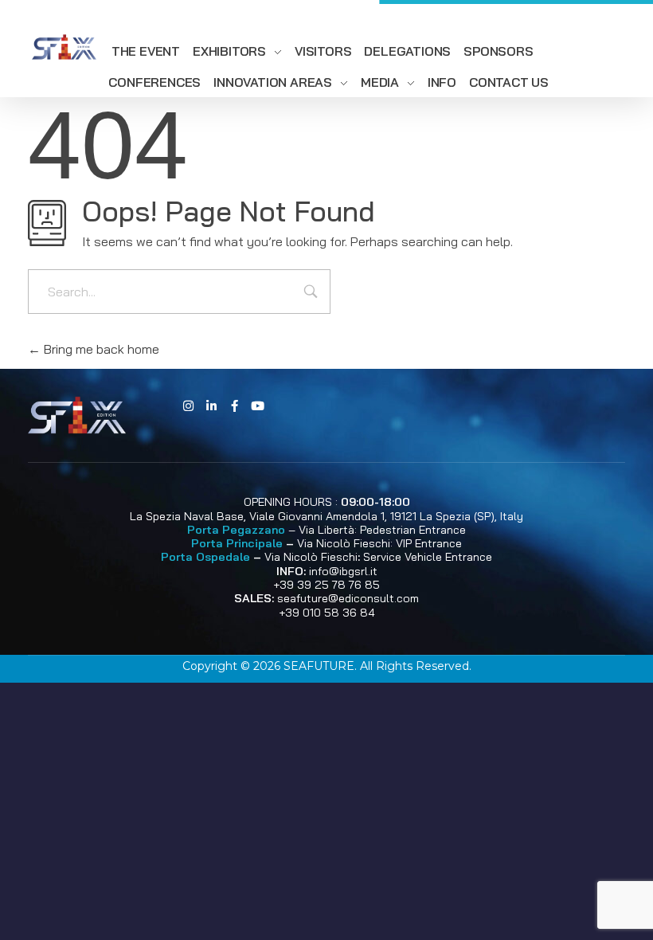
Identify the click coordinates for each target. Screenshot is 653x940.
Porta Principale (237, 543)
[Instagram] (187, 406)
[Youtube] (257, 406)
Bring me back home (100, 349)
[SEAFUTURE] (64, 48)
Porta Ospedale (205, 557)
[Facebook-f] (234, 406)
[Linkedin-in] (211, 406)
